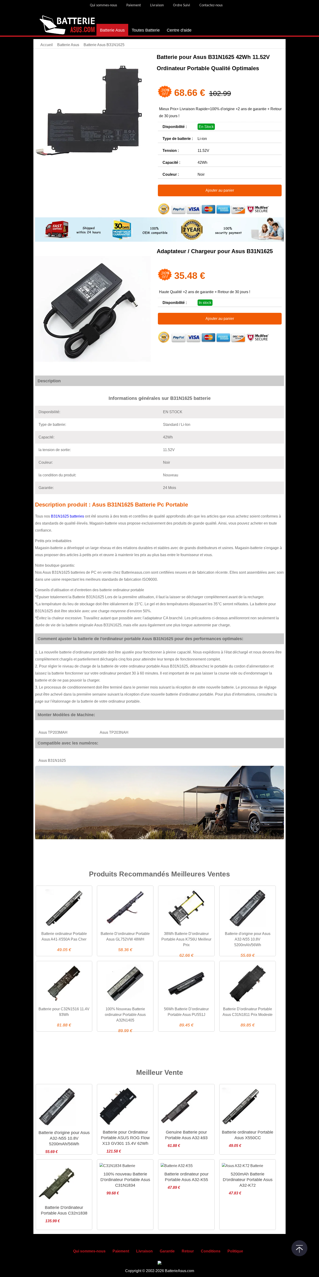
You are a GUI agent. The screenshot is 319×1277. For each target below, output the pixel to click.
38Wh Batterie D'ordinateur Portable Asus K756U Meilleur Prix (186, 939)
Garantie (167, 1251)
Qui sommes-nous (103, 5)
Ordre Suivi (181, 5)
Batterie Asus (112, 30)
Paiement (133, 5)
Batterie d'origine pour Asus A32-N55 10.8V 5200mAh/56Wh (247, 939)
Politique (235, 1251)
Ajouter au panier (220, 190)
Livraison (157, 5)
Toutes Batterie (146, 30)
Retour (188, 1251)
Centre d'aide (179, 30)
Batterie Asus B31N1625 (104, 45)
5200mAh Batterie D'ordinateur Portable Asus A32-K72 (248, 1180)
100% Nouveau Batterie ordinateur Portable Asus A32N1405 (125, 1014)
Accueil (46, 45)
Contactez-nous (211, 5)
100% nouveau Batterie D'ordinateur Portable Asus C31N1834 (125, 1180)
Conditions (210, 1251)
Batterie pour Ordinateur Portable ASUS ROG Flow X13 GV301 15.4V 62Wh (125, 1138)
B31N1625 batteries (68, 516)
